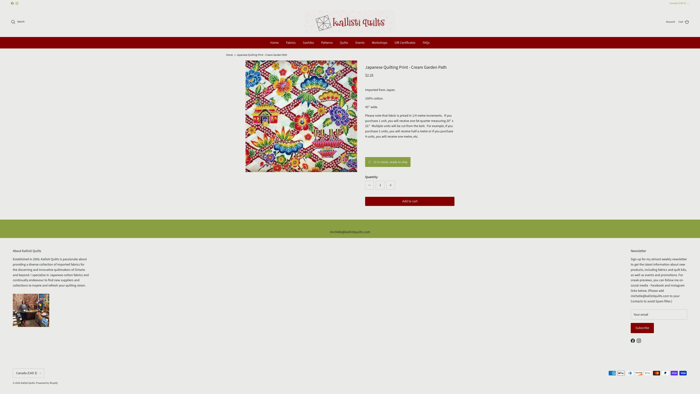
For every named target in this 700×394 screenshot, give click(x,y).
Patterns (327, 42)
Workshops (379, 42)
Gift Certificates (405, 42)
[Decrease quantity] (369, 185)
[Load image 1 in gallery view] (301, 116)
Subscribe (642, 328)
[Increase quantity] (390, 185)
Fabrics (291, 42)
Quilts (344, 42)
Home (274, 42)
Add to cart (409, 201)
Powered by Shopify (47, 383)
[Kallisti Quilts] (350, 21)
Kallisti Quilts (28, 383)
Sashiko (308, 42)
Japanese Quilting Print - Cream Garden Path (262, 55)
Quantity (371, 177)
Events (360, 42)
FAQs (426, 42)
